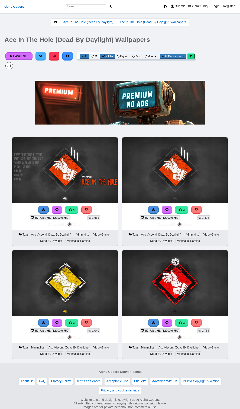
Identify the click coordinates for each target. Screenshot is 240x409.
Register (229, 6)
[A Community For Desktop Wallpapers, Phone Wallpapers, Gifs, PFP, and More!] (55, 22)
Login (215, 6)
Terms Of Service (88, 381)
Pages (123, 56)
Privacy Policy (61, 381)
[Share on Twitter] (40, 56)
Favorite (20, 56)
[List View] (94, 56)
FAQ (42, 381)
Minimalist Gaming (78, 240)
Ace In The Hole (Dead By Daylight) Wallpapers (152, 22)
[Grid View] (84, 56)
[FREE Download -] (153, 210)
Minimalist (82, 234)
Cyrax (78, 224)
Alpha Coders (14, 6)
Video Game (101, 234)
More (150, 56)
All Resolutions (173, 56)
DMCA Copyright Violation (201, 381)
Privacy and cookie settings (120, 390)
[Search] (110, 6)
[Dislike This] (196, 210)
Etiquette (140, 381)
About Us (27, 381)
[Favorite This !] (167, 210)
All (9, 66)
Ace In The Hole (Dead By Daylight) (88, 22)
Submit (179, 6)
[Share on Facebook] (67, 56)
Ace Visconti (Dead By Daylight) (51, 234)
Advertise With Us (164, 381)
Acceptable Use (117, 381)
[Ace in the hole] (175, 202)
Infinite (109, 56)
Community (199, 6)
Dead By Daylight (51, 240)
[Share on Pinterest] (54, 56)
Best (137, 56)
